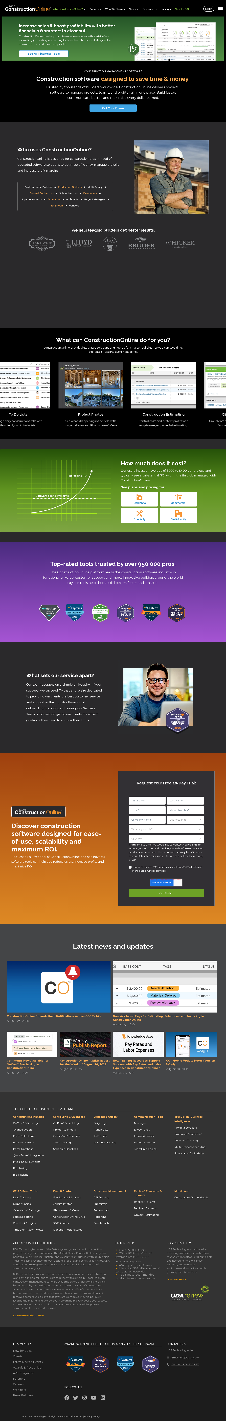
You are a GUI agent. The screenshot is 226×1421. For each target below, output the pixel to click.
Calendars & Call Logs (26, 1210)
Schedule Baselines (65, 1148)
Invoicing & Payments (26, 1161)
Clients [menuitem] (18, 1356)
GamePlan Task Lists (66, 1136)
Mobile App (181, 1191)
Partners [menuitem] (19, 1378)
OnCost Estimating (25, 1123)
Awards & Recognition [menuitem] (28, 1367)
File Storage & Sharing (67, 1197)
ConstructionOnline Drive (69, 1216)
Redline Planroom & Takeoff (148, 1193)
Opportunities (22, 1203)
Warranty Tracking (105, 1142)
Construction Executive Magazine (132, 1259)
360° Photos (61, 1223)
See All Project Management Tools (48, 53)
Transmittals (101, 1210)
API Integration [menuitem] (23, 1373)
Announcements (144, 1142)
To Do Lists (100, 1136)
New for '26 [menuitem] (182, 9)
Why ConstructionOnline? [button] (68, 9)
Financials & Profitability (189, 1153)
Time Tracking (62, 1142)
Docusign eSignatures (67, 1229)
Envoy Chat (142, 1129)
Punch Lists (101, 1129)
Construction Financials (29, 1116)
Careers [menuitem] (18, 1384)
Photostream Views (66, 1210)
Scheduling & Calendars (69, 1116)
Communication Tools (148, 1116)
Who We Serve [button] (114, 9)
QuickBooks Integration (28, 1155)
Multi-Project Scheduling (189, 1147)
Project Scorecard (186, 1127)
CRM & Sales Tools (25, 1191)
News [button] (132, 9)
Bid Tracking (20, 1174)
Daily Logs (100, 1123)
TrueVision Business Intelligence (188, 1119)
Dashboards (101, 1223)
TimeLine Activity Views (28, 1229)
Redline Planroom (146, 1208)
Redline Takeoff (23, 1142)
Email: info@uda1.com (185, 1357)
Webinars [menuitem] (19, 1389)
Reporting (100, 1216)
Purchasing (20, 1168)
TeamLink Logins (145, 1148)
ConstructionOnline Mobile (191, 1197)
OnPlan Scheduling (66, 1123)
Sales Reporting (23, 1216)
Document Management (110, 1191)
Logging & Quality (105, 1116)
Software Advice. (144, 1278)
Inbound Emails (144, 1136)
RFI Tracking (101, 1197)
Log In (208, 8)
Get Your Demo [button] (113, 108)
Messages (140, 1123)
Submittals (100, 1203)
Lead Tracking (22, 1197)
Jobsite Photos (62, 1203)
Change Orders (22, 1129)
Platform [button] (94, 9)
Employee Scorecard (188, 1134)
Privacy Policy (92, 1416)
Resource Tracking (186, 1140)
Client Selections (23, 1136)
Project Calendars (64, 1129)
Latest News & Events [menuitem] (28, 1362)
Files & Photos (62, 1191)
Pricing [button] (165, 9)
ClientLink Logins (24, 1223)
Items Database (23, 1148)
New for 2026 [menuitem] (22, 1350)
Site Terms (77, 1416)
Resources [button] (148, 9)
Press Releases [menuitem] (23, 1395)
